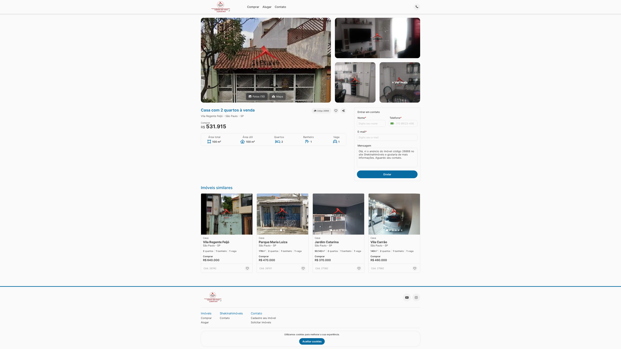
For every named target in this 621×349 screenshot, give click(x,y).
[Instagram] (416, 297)
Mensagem (364, 145)
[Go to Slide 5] (343, 230)
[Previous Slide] (260, 214)
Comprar (253, 7)
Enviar (387, 174)
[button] (226, 214)
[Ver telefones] (417, 7)
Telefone (396, 117)
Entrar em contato (369, 112)
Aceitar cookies (312, 341)
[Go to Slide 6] (346, 230)
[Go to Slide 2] (284, 230)
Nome (362, 117)
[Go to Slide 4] (340, 230)
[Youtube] (407, 297)
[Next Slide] (305, 214)
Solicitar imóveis (261, 322)
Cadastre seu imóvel (263, 318)
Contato (280, 7)
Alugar (267, 7)
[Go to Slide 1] (281, 230)
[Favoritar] (336, 111)
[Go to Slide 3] (337, 230)
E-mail (362, 131)
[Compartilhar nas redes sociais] (343, 111)
